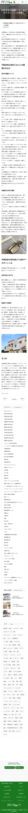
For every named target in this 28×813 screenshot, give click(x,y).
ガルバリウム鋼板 (17, 671)
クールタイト (6, 668)
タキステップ (6, 631)
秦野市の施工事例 (8, 424)
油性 (18, 694)
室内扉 (14, 664)
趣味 (5, 566)
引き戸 (13, 694)
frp (9, 714)
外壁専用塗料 (7, 448)
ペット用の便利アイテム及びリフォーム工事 (14, 486)
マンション (18, 731)
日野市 (21, 717)
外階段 (21, 684)
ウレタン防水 (6, 678)
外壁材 (22, 658)
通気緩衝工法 (15, 638)
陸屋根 (11, 641)
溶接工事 (15, 674)
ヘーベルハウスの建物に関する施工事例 (13, 446)
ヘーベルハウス (17, 688)
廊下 (13, 684)
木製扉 (15, 691)
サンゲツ (20, 691)
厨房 (21, 681)
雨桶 (4, 724)
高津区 (21, 727)
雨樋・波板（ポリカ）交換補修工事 (12, 483)
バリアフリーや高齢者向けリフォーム (13, 577)
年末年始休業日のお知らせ (12, 727)
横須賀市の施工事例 (9, 438)
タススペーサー (7, 707)
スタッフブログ (4, 393)
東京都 (16, 717)
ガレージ (13, 707)
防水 (13, 714)
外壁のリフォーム (8, 467)
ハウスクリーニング (9, 556)
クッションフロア (16, 704)
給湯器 (5, 691)
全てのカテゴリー (8, 411)
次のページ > (23, 399)
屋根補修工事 (7, 537)
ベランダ (14, 635)
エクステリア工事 (8, 548)
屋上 (4, 638)
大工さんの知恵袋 (8, 564)
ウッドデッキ (16, 628)
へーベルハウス (7, 711)
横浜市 (5, 721)
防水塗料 (5, 661)
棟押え (18, 664)
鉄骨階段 (19, 698)
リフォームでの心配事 (9, 558)
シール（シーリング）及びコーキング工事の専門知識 (14, 491)
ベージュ (5, 645)
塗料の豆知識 (7, 505)
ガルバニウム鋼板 (7, 664)
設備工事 (6, 478)
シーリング (6, 701)
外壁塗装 (5, 714)
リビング (5, 671)
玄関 (10, 698)
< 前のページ (5, 399)
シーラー (5, 698)
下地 (17, 684)
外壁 (10, 731)
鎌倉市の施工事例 (8, 427)
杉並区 (5, 717)
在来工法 (20, 674)
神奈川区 (10, 721)
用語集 (5, 574)
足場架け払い (7, 550)
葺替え (5, 684)
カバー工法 (6, 658)
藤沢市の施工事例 (8, 430)
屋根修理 (5, 628)
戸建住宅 (22, 694)
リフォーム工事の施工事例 (10, 443)
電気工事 (6, 542)
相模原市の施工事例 (9, 422)
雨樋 (12, 678)
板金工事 (6, 475)
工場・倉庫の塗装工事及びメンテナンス (13, 502)
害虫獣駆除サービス (9, 510)
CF (19, 701)
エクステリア (10, 717)
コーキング (10, 691)
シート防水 (6, 641)
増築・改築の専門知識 (9, 494)
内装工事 (6, 526)
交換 (18, 661)
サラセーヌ (20, 635)
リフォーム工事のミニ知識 (10, 580)
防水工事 (6, 521)
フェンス (9, 638)
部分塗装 (6, 470)
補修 (14, 631)
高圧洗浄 (6, 459)
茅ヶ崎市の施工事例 (9, 435)
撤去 (13, 681)
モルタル (9, 694)
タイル (5, 674)
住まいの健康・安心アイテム (11, 553)
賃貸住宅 (5, 704)
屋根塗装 (15, 721)
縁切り (10, 628)
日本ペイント (13, 668)
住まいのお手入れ (8, 583)
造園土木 (6, 513)
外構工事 (6, 516)
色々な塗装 (6, 561)
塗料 (10, 645)
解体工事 (6, 545)
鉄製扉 (20, 678)
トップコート (12, 654)
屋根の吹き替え (7, 507)
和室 (19, 668)
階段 (21, 628)
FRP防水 (16, 648)
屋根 (13, 731)
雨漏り (19, 645)
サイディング (16, 658)
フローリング (10, 648)
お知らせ (6, 572)
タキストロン (17, 641)
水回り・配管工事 (8, 524)
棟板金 (9, 684)
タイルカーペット (7, 635)
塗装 (5, 518)
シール (9, 681)
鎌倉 (17, 711)
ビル (11, 701)
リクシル (15, 701)
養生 (18, 651)
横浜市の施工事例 (8, 413)
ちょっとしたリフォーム (10, 464)
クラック (21, 648)
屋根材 (10, 671)
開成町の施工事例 (8, 440)
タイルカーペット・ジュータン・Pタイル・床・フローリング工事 (14, 489)
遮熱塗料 (14, 645)
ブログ (5, 532)
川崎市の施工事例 (8, 419)
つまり (19, 714)
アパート (5, 734)
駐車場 (14, 698)
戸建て (13, 711)
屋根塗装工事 (7, 499)
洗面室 (10, 651)
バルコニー (6, 654)
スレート (19, 654)
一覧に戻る (14, 399)
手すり (22, 707)
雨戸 (20, 721)
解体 (11, 658)
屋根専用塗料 (7, 451)
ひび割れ (5, 651)
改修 (14, 651)
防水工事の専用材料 (9, 456)
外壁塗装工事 (7, 462)
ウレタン (21, 711)
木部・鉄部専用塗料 (9, 454)
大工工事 (6, 473)
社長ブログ (6, 569)
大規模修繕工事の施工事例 (10, 534)
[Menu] (25, 2)
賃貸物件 (13, 661)
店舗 (17, 681)
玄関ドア (10, 674)
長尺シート (6, 497)
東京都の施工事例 (8, 416)
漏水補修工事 (7, 540)
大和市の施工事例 (8, 432)
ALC (4, 694)
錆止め (5, 681)
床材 (18, 707)
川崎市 (21, 724)
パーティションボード (8, 688)
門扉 (10, 704)
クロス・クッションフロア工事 (11, 481)
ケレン (15, 678)
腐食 (4, 648)
